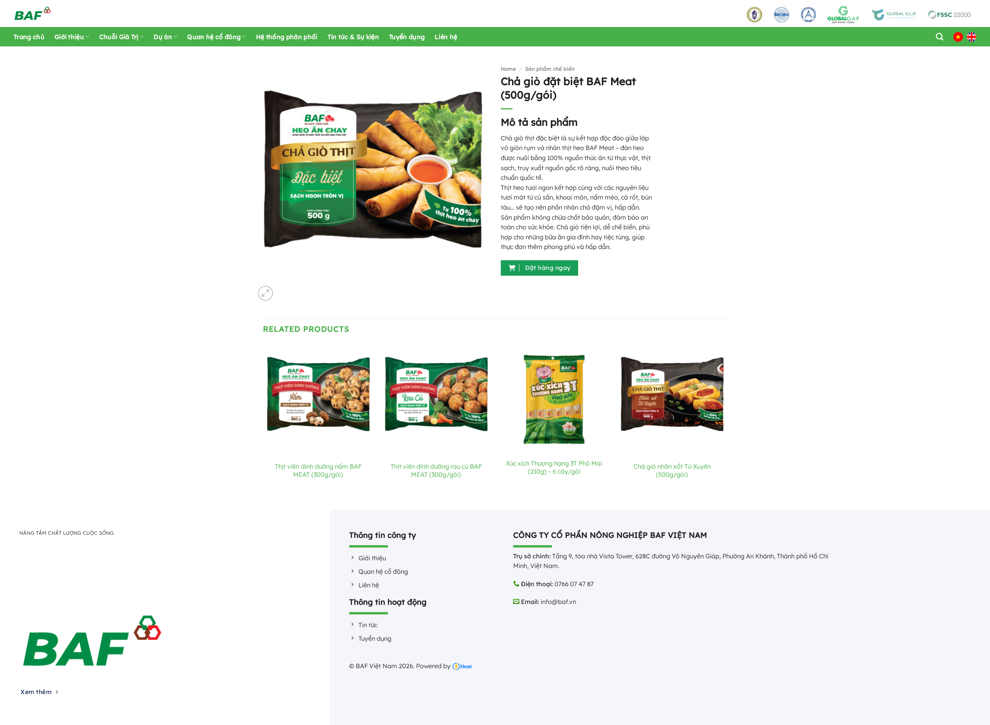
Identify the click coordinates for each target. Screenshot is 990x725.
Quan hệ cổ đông (214, 37)
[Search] (937, 36)
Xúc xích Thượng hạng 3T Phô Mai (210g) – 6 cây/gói (554, 467)
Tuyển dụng (407, 37)
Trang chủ (29, 37)
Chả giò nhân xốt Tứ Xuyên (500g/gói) (672, 470)
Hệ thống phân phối (286, 37)
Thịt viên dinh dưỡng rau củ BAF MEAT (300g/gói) (436, 470)
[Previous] (263, 426)
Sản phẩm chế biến (550, 68)
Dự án (163, 37)
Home (508, 68)
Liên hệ (446, 37)
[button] (265, 293)
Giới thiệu (69, 37)
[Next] (726, 426)
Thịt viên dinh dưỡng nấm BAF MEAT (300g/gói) (318, 470)
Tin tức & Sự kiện (353, 37)
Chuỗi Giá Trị (118, 37)
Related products (306, 329)
